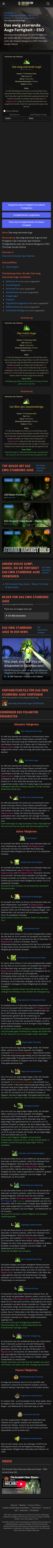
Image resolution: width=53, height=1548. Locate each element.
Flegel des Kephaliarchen (31, 1071)
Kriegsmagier (12, 296)
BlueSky (23, 1505)
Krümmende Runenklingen (31, 896)
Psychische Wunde (31, 1414)
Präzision (10, 299)
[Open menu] (3, 3)
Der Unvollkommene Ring (31, 1259)
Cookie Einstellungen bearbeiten (16, 1508)
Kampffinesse (12, 292)
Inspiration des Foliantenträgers (31, 1153)
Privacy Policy (34, 1505)
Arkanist (7, 18)
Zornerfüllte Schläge (15, 310)
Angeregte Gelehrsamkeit (31, 1225)
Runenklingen (31, 838)
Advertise (24, 1510)
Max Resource (15, 115)
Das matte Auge (26, 333)
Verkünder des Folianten (25, 18)
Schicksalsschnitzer (31, 928)
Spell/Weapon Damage (38, 115)
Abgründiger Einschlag (31, 1042)
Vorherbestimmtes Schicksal (31, 1377)
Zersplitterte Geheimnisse (31, 1438)
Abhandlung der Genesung (31, 1185)
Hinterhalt (11, 288)
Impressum (36, 1508)
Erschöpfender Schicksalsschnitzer (31, 958)
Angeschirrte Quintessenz (31, 1395)
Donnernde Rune (31, 1288)
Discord (14, 1505)
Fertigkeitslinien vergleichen (26, 215)
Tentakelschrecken (31, 1106)
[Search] (48, 3)
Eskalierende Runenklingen (31, 862)
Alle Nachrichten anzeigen (42, 630)
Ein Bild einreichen (17, 615)
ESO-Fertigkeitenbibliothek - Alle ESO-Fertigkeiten (20, 15)
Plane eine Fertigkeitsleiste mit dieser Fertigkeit (26, 223)
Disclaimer (34, 1510)
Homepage (8, 13)
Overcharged (12, 266)
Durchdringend (13, 285)
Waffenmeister (13, 306)
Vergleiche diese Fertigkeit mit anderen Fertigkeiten (26, 206)
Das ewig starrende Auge (26, 66)
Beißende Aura (13, 281)
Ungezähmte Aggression (17, 303)
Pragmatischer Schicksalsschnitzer (31, 1000)
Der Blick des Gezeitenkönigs (26, 406)
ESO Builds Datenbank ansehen (40, 468)
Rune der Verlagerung (31, 1336)
